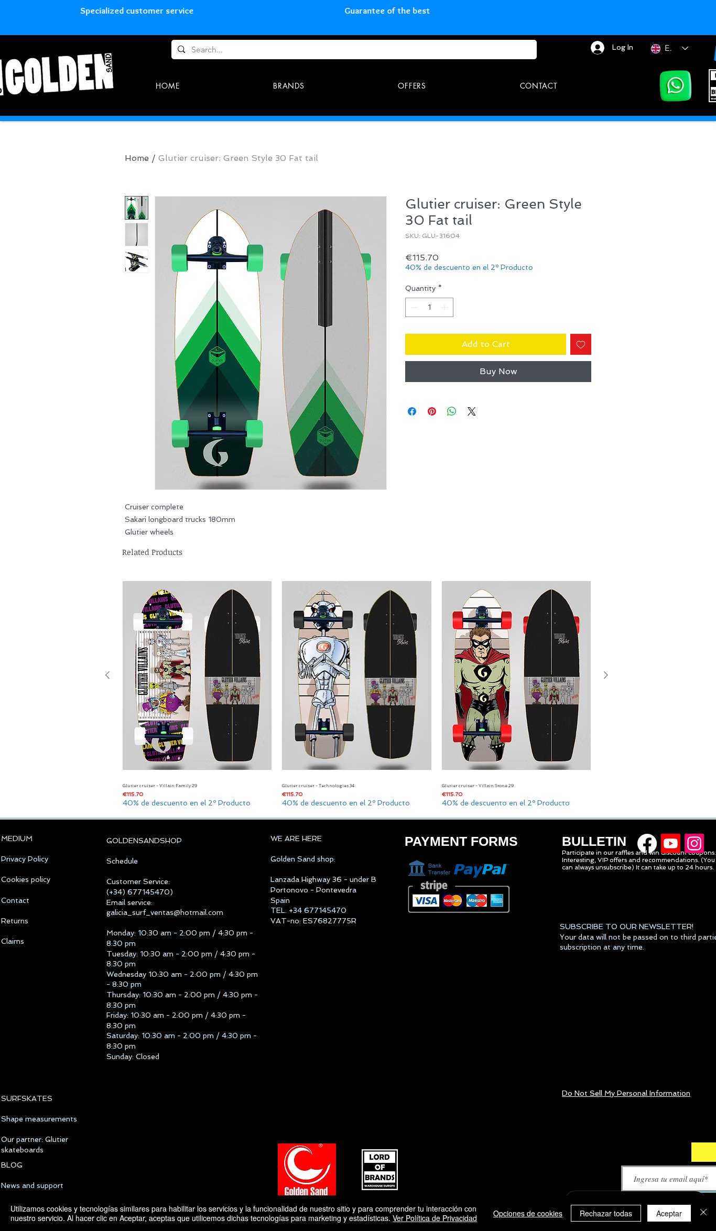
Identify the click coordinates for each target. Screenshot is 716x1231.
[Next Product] (606, 675)
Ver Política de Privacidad (435, 1218)
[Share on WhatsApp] (452, 411)
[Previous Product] (107, 675)
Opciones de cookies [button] (527, 1213)
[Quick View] (197, 675)
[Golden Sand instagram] (694, 843)
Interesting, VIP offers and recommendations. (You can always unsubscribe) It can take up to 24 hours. (638, 863)
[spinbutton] (429, 307)
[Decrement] (413, 307)
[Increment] (445, 307)
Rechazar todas (606, 1213)
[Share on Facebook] (412, 411)
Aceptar (669, 1213)
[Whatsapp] (676, 85)
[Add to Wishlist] (580, 344)
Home (137, 158)
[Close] (703, 1213)
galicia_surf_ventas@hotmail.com (164, 912)
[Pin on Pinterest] (432, 411)
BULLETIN (594, 841)
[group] (356, 692)
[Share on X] (471, 411)
